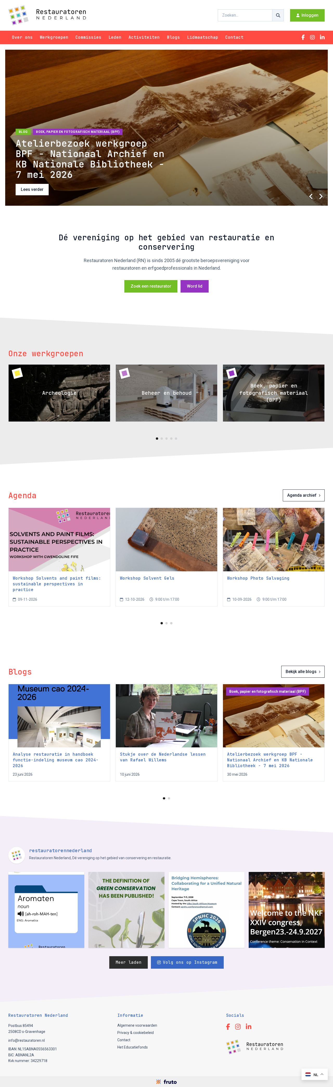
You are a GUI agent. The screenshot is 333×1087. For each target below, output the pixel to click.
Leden (114, 37)
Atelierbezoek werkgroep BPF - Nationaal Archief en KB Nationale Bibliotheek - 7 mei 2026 (270, 760)
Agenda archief (302, 495)
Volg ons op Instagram (190, 962)
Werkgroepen (54, 37)
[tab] (157, 438)
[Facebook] (303, 37)
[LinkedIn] (322, 37)
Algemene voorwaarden (137, 1025)
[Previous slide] (311, 196)
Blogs (173, 37)
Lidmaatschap (202, 37)
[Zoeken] (278, 15)
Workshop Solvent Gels (147, 578)
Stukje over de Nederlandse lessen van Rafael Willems (163, 757)
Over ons (22, 37)
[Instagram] (312, 37)
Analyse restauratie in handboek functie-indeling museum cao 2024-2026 (56, 760)
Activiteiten (144, 37)
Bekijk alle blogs (301, 671)
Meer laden (129, 962)
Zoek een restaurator (151, 286)
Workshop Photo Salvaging (258, 578)
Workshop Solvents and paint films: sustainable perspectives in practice (57, 583)
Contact (234, 37)
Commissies (88, 37)
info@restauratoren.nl (26, 1040)
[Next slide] (320, 196)
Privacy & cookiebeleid (135, 1033)
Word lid (194, 286)
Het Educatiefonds (132, 1047)
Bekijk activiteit (35, 189)
